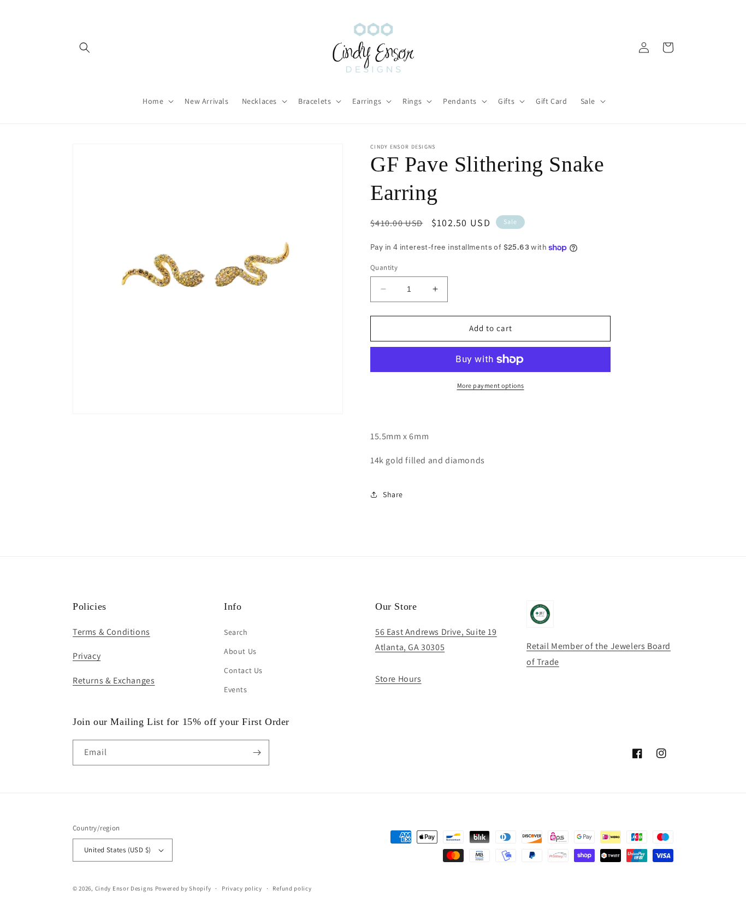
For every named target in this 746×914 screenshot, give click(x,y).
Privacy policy (242, 888)
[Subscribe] (257, 752)
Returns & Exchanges (114, 680)
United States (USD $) (117, 849)
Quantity (384, 267)
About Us (240, 651)
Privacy (86, 656)
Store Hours (398, 679)
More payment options (490, 385)
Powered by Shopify (183, 888)
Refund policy (292, 888)
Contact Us (243, 670)
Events (235, 689)
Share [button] (393, 494)
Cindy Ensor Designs (124, 888)
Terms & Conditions (111, 632)
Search (236, 632)
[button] (85, 48)
